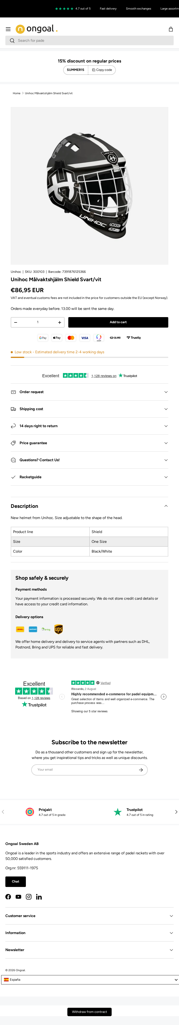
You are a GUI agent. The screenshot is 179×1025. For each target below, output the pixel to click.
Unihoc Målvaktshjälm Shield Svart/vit (49, 93)
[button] (171, 29)
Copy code (104, 70)
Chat (15, 881)
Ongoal (20, 970)
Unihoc (16, 272)
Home (17, 93)
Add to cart (118, 322)
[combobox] (89, 40)
